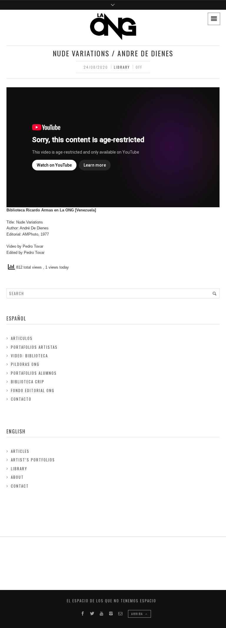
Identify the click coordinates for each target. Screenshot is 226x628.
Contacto (21, 399)
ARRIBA (137, 613)
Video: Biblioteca (29, 356)
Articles (20, 451)
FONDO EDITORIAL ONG (32, 390)
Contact (20, 486)
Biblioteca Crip (27, 381)
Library (122, 67)
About (17, 477)
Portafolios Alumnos (34, 373)
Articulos (22, 338)
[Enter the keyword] (215, 293)
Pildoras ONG (25, 364)
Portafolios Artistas (34, 347)
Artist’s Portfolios (33, 460)
